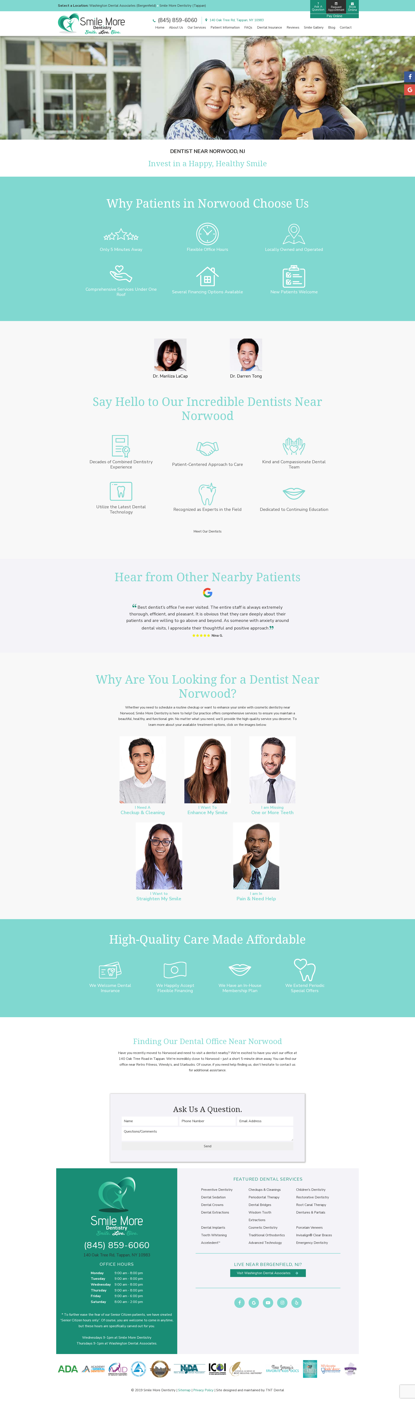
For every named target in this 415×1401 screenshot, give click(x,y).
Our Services (197, 27)
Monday (97, 1273)
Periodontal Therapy (264, 1197)
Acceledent (210, 1243)
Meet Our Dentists (207, 531)
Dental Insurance (269, 27)
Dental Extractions (215, 1212)
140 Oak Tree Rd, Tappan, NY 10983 (236, 20)
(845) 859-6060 (176, 20)
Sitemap (184, 1390)
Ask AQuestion (318, 7)
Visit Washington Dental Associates (264, 1273)
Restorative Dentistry (312, 1197)
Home (159, 27)
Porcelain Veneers (309, 1227)
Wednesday (101, 1284)
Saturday (98, 1301)
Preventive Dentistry (217, 1190)
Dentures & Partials (310, 1212)
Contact (346, 27)
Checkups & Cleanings (265, 1190)
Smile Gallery (314, 27)
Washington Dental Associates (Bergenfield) (122, 5)
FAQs (248, 27)
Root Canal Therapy (311, 1205)
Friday (96, 1296)
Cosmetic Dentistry (263, 1227)
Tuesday (98, 1278)
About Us (176, 27)
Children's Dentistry (311, 1190)
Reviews (293, 27)
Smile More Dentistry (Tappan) (183, 5)
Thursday (98, 1290)
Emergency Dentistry (312, 1243)
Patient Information (225, 27)
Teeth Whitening (214, 1235)
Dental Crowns (212, 1205)
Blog (331, 27)
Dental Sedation (213, 1197)
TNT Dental (275, 1390)
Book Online (352, 8)
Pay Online (334, 16)
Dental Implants (213, 1227)
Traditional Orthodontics (267, 1235)
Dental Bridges (260, 1205)
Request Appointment (336, 8)
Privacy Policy (203, 1390)
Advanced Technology (265, 1243)
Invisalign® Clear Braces (314, 1235)
